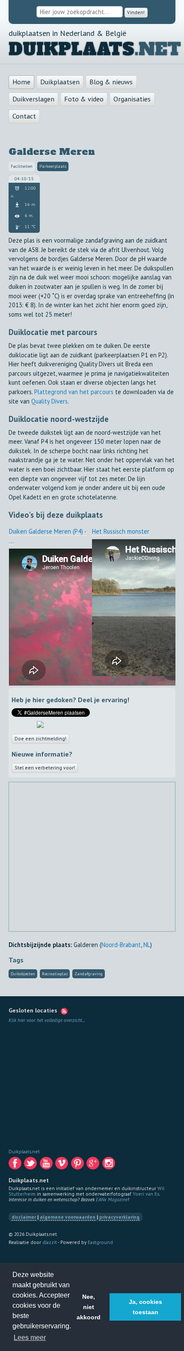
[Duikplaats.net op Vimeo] (62, 1167)
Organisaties (132, 99)
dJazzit (49, 1244)
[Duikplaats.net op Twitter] (31, 1167)
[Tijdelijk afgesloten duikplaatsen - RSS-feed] (64, 1013)
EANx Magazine (112, 1201)
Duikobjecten (23, 976)
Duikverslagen (33, 99)
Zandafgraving (88, 976)
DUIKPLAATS (71, 49)
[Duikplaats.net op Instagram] (109, 1167)
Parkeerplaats (52, 167)
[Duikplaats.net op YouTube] (47, 1167)
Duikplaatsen (60, 82)
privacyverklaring (119, 1219)
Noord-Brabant (121, 947)
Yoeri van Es (146, 1196)
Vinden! (136, 12)
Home (21, 82)
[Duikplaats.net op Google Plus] (93, 1167)
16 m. (30, 205)
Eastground (100, 1244)
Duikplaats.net (24, 1153)
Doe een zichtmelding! (42, 739)
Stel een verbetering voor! (46, 769)
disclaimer (24, 1219)
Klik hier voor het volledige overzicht (45, 1022)
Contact (24, 116)
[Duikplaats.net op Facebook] (16, 1167)
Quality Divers (49, 402)
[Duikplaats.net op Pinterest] (78, 1167)
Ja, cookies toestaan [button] (145, 1306)
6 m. (28, 216)
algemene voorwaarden (67, 1219)
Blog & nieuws (111, 82)
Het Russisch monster (120, 532)
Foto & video (84, 99)
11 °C (30, 227)
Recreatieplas (55, 976)
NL (146, 947)
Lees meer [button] (30, 1337)
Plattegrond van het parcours (73, 392)
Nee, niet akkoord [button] (89, 1307)
